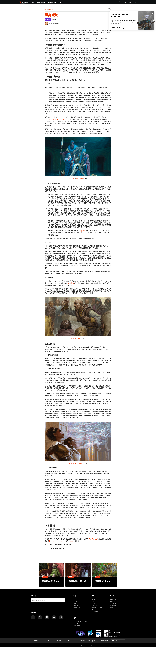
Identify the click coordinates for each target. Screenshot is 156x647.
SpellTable (113, 610)
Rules (75, 603)
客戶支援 (70, 640)
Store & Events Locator (117, 603)
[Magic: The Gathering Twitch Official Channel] (47, 617)
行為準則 (47, 640)
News (46, 9)
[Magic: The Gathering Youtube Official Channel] (54, 617)
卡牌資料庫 (113, 605)
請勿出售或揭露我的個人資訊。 (93, 641)
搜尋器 (121, 2)
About (93, 599)
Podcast (75, 605)
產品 (33, 2)
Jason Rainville (80, 178)
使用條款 (36, 640)
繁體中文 (114, 27)
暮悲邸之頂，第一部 (78, 582)
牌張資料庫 (129, 2)
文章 (60, 2)
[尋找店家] (63, 600)
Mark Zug (80, 338)
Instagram (56, 119)
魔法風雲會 (113, 599)
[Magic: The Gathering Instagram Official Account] (61, 617)
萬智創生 (52, 9)
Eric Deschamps (79, 463)
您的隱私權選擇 (104, 640)
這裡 (68, 283)
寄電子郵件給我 (93, 539)
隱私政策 (59, 640)
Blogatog (82, 231)
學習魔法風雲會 (52, 2)
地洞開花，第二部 (104, 582)
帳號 (135, 2)
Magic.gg (112, 601)
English (121, 27)
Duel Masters (77, 623)
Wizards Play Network (98, 608)
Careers (93, 603)
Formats (76, 601)
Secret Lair (113, 608)
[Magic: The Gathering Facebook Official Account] (33, 617)
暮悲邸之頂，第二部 (51, 582)
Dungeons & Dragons (80, 621)
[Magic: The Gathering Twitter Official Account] (40, 617)
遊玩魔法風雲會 (41, 2)
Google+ (64, 119)
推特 (50, 541)
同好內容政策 (82, 640)
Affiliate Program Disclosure (96, 610)
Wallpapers (76, 608)
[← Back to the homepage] (24, 2)
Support (94, 605)
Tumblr (49, 119)
